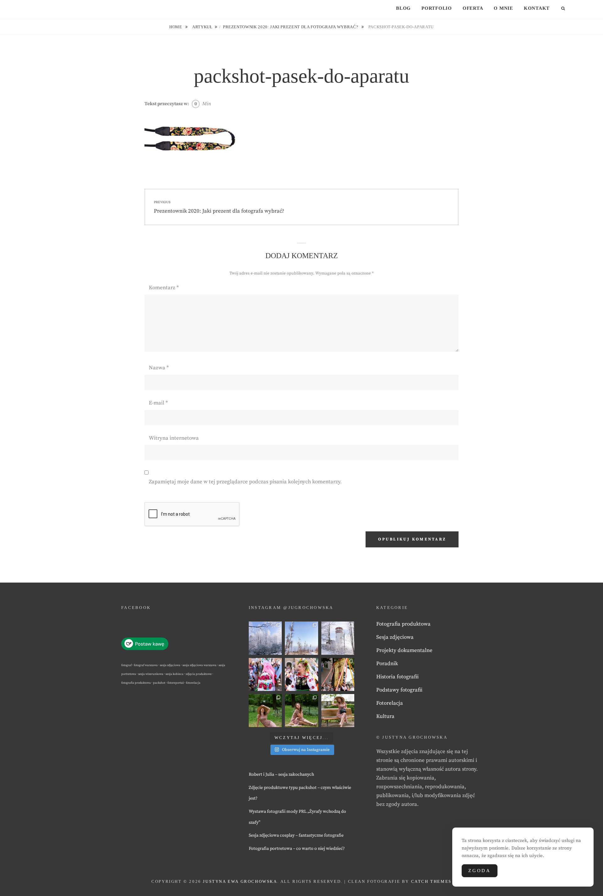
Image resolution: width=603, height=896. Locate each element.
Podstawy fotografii (399, 690)
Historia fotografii (397, 676)
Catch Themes (431, 881)
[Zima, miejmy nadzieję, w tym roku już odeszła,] (301, 638)
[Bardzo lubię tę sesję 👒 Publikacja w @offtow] (337, 710)
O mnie (503, 8)
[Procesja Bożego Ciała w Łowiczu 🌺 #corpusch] (265, 674)
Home (176, 26)
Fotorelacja (389, 703)
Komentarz (164, 287)
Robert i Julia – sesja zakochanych (281, 774)
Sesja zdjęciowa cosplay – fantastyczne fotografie (296, 835)
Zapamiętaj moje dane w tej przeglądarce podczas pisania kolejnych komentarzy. (245, 481)
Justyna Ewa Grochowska (240, 881)
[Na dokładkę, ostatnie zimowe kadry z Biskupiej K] (265, 638)
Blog (403, 8)
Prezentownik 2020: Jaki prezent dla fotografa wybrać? (291, 26)
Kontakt (537, 8)
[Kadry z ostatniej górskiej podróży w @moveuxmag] (337, 638)
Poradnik (387, 663)
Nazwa (159, 367)
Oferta (473, 8)
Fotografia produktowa (403, 624)
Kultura (385, 716)
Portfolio (436, 8)
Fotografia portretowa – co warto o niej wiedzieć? (297, 848)
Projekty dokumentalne (404, 650)
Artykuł (202, 26)
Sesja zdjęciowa (395, 637)
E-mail (158, 402)
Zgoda (479, 870)
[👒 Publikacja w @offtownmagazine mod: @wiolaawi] (265, 710)
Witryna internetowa (174, 438)
